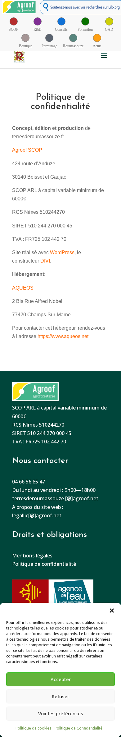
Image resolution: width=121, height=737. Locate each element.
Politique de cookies (34, 728)
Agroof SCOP (27, 150)
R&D (38, 29)
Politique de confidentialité (44, 564)
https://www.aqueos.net (63, 336)
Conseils (61, 29)
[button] (112, 610)
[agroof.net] (19, 8)
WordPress (62, 252)
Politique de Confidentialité (78, 728)
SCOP (13, 29)
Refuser (60, 696)
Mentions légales (32, 555)
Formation (85, 29)
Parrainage (49, 46)
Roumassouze (73, 46)
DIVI (45, 260)
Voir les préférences (60, 713)
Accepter (61, 679)
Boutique (25, 46)
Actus (97, 46)
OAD (109, 29)
